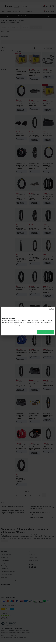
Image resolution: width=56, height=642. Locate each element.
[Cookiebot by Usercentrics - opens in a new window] (48, 309)
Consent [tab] (10, 313)
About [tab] (46, 313)
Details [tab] (28, 313)
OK (45, 332)
